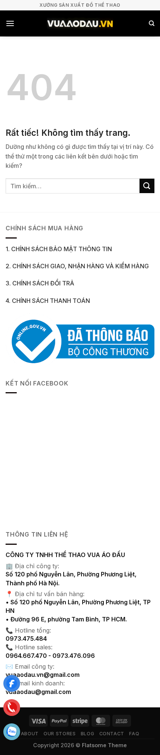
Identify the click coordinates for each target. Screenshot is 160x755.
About (30, 733)
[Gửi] (147, 186)
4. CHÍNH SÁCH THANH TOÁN (48, 300)
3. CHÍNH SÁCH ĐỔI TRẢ (40, 283)
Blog (87, 733)
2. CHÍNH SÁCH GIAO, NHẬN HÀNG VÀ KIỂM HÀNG (77, 266)
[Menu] (10, 23)
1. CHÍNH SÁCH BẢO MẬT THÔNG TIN (59, 249)
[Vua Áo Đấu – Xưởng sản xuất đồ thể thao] (80, 23)
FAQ (134, 733)
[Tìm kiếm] (151, 23)
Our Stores (60, 733)
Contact (111, 733)
